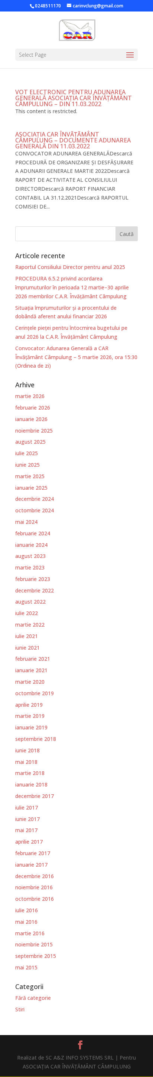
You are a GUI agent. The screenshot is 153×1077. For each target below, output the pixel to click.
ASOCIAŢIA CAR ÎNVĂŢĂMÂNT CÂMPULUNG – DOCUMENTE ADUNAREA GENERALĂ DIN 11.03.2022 (73, 140)
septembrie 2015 (35, 955)
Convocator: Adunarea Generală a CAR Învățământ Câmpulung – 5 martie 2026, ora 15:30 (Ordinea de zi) (76, 357)
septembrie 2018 (35, 738)
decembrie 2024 (34, 498)
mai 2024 (26, 521)
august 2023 (30, 555)
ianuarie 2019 (31, 727)
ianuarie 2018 (31, 784)
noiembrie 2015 (34, 944)
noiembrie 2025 (34, 430)
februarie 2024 (32, 533)
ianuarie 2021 (31, 670)
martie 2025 (30, 476)
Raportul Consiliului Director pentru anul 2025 (70, 266)
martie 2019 (30, 715)
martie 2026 (30, 396)
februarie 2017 (32, 853)
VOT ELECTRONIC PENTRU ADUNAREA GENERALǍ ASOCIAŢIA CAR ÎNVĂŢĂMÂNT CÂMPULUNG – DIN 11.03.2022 (73, 98)
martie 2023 (30, 567)
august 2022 (30, 601)
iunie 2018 (27, 750)
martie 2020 (30, 681)
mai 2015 (26, 967)
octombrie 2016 (34, 898)
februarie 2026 (32, 407)
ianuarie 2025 (31, 487)
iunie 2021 (27, 647)
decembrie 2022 (34, 590)
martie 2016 (30, 933)
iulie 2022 (26, 613)
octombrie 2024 (34, 510)
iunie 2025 (27, 464)
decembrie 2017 (34, 795)
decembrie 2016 (34, 876)
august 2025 (30, 441)
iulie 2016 (26, 910)
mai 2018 (26, 761)
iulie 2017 (26, 807)
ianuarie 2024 (31, 544)
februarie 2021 (32, 658)
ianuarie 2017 (31, 864)
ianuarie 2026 (31, 419)
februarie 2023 (32, 578)
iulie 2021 (26, 636)
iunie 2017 (27, 818)
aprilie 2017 (29, 841)
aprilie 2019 (29, 704)
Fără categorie (33, 997)
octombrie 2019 (34, 693)
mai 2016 (26, 921)
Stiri (20, 1009)
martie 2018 (30, 772)
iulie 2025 (26, 453)
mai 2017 (26, 830)
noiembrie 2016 (34, 887)
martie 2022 (30, 624)
